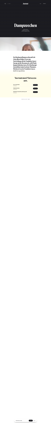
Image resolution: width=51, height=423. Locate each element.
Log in (40, 3)
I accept (31, 420)
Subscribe (44, 3)
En (9, 3)
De (8, 3)
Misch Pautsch (26, 29)
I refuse (34, 420)
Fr (10, 3)
